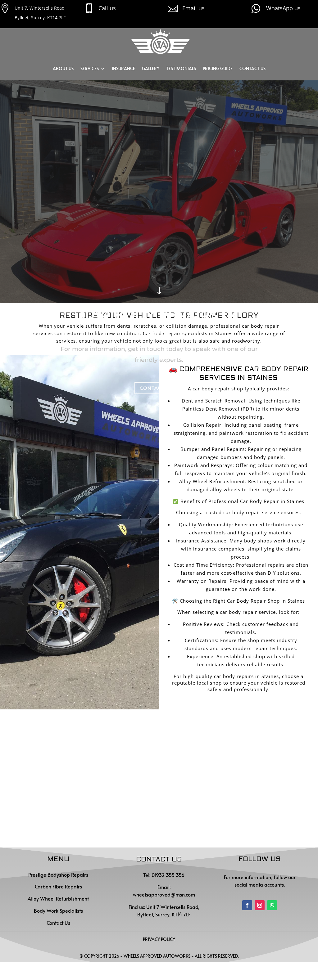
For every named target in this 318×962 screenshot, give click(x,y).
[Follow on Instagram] (260, 905)
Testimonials (181, 68)
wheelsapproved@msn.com (164, 894)
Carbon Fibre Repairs (58, 886)
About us (63, 68)
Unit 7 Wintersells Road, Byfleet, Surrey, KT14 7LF (168, 910)
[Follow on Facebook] (247, 905)
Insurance (123, 68)
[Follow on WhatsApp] (272, 905)
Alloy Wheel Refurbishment (58, 898)
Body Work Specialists (58, 910)
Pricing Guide (218, 68)
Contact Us (252, 68)
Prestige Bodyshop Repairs (58, 874)
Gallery (150, 68)
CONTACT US (157, 388)
